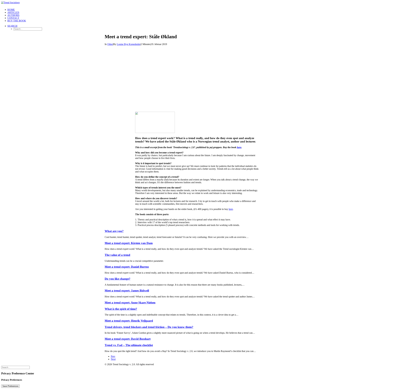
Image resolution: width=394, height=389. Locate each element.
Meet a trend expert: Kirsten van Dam (129, 243)
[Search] (15, 367)
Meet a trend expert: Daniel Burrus (127, 266)
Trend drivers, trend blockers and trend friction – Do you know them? (149, 327)
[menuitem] (200, 9)
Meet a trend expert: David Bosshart (128, 338)
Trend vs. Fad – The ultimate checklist (129, 345)
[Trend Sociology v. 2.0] (197, 3)
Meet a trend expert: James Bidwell (127, 290)
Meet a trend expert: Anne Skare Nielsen (130, 302)
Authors (13, 15)
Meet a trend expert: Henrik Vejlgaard (129, 320)
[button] (12, 26)
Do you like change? (117, 278)
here (239, 147)
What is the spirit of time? (121, 308)
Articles (13, 12)
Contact (13, 18)
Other (110, 44)
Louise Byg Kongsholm (128, 44)
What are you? (114, 231)
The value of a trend (117, 255)
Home (11, 9)
